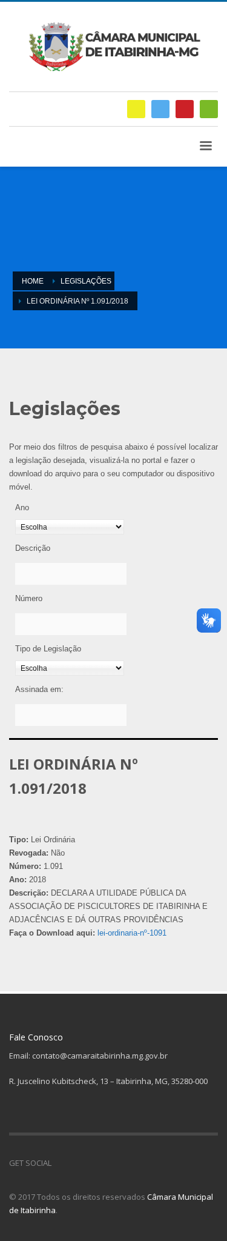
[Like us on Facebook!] (60, 1163)
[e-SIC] (136, 109)
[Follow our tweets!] (79, 1163)
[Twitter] (160, 109)
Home (33, 281)
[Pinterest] (185, 109)
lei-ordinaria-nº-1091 (131, 932)
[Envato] (209, 109)
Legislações (86, 281)
